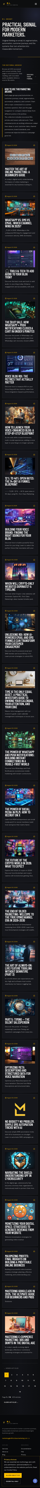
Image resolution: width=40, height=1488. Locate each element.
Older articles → (11, 1402)
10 (22, 1380)
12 (34, 1380)
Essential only (12, 1481)
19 (20, 1392)
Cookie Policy (12, 1470)
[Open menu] (36, 4)
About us (5, 1452)
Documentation (26, 1449)
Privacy (23, 1455)
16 (23, 1386)
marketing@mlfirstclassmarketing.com (15, 1438)
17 (29, 1386)
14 (11, 1386)
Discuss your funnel (30, 77)
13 (5, 1386)
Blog (3, 1455)
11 (28, 1380)
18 (35, 1386)
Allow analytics (13, 1475)
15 (17, 1386)
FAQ (22, 1452)
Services (5, 1449)
